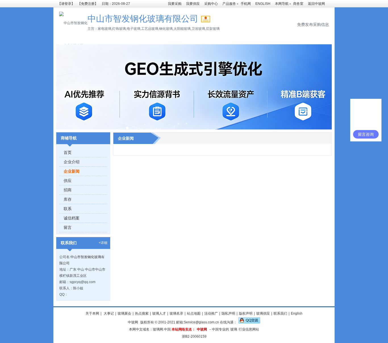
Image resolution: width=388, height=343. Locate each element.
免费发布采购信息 (313, 24)
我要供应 (193, 4)
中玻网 (133, 322)
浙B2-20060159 (194, 336)
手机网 (246, 4)
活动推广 (211, 313)
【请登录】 (66, 4)
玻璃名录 (176, 313)
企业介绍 (72, 162)
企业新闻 (72, 171)
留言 (68, 227)
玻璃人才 (159, 313)
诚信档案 (72, 218)
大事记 (108, 313)
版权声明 (246, 313)
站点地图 (194, 313)
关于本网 (92, 313)
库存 (68, 199)
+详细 (103, 243)
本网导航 (282, 4)
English (297, 313)
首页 (68, 152)
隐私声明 (228, 313)
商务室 (298, 4)
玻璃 (233, 329)
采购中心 (211, 4)
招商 (68, 190)
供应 (68, 180)
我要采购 (175, 4)
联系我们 (280, 313)
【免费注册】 (88, 4)
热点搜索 (142, 313)
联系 (68, 208)
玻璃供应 (263, 313)
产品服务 (229, 4)
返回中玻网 (316, 4)
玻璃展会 (124, 313)
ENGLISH (262, 4)
